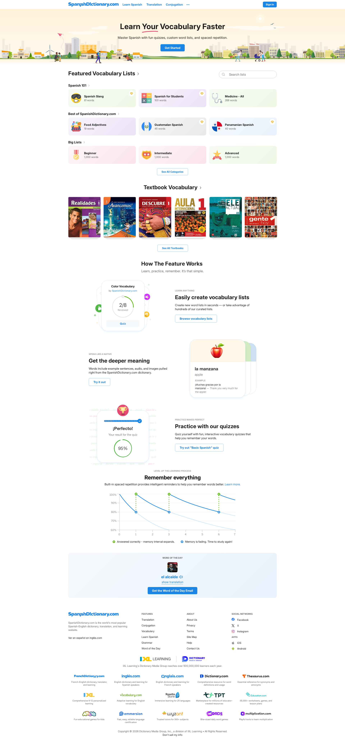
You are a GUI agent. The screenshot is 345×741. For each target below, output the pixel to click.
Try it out (99, 382)
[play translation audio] (181, 577)
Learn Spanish (150, 636)
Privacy (191, 625)
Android (241, 648)
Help (189, 642)
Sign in (270, 4)
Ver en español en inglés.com (85, 637)
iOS (239, 642)
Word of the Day (151, 648)
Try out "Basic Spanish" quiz (199, 447)
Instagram (243, 631)
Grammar (147, 642)
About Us (192, 619)
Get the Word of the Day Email (172, 590)
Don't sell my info (172, 734)
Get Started (172, 48)
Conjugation (148, 625)
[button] (188, 4)
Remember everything (172, 477)
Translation (148, 619)
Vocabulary (148, 631)
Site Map (192, 636)
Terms (190, 631)
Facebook (243, 619)
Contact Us (193, 648)
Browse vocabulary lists (196, 318)
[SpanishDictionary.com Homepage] (93, 4)
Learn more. (233, 484)
